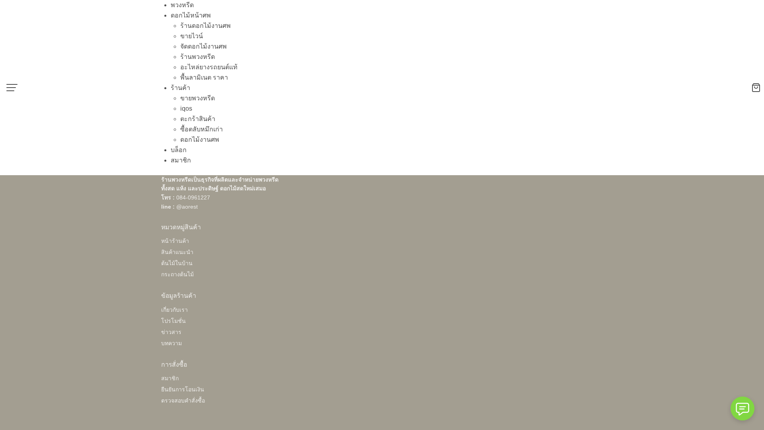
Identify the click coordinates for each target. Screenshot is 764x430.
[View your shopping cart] (757, 87)
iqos (186, 108)
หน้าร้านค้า (175, 241)
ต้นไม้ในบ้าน (177, 263)
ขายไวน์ (191, 36)
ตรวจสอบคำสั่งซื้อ (183, 400)
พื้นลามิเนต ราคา (204, 77)
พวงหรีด (182, 5)
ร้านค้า (180, 87)
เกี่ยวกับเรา (174, 310)
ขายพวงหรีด (197, 98)
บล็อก (179, 150)
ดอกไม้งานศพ (199, 139)
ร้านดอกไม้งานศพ (205, 25)
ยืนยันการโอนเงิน (182, 389)
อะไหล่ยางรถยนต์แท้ (209, 67)
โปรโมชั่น (173, 321)
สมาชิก (181, 160)
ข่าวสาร (171, 332)
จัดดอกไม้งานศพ (203, 46)
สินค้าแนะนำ (177, 252)
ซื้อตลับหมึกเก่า (201, 129)
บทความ (171, 343)
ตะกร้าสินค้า (197, 118)
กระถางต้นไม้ (177, 274)
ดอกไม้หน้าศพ (191, 15)
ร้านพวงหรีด (197, 56)
